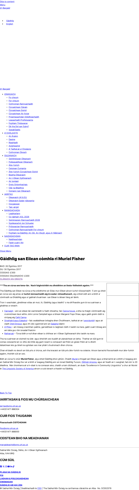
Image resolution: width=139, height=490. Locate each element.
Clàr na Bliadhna (16, 188)
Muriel (75, 359)
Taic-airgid (14, 207)
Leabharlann (14, 213)
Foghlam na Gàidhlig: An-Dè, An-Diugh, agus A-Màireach (35, 233)
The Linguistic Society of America (18, 368)
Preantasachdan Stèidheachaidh (24, 117)
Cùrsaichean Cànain (18, 107)
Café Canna (20, 317)
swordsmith (89, 320)
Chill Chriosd (16, 324)
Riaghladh (13, 142)
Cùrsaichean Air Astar (19, 113)
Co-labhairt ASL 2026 (19, 217)
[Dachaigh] (3, 15)
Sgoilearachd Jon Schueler (21, 223)
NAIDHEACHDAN (12, 236)
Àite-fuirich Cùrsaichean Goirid (23, 171)
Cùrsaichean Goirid (17, 110)
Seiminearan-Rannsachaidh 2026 (24, 220)
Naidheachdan (15, 239)
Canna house (69, 311)
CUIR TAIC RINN (12, 246)
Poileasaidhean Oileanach (21, 162)
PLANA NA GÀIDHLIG (10, 472)
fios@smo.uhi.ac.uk (9, 428)
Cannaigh (8, 311)
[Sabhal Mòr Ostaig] (69, 86)
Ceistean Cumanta (17, 168)
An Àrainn (13, 136)
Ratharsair (9, 333)
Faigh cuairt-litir (16, 242)
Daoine (12, 139)
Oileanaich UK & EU (18, 197)
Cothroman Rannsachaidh (21, 104)
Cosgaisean (14, 204)
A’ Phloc (8, 327)
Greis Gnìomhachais (18, 184)
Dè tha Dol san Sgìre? (19, 126)
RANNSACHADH (12, 210)
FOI (1, 475)
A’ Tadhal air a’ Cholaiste (20, 149)
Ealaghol (55, 324)
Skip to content (7, 1)
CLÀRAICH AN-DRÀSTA (11, 279)
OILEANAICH (10, 155)
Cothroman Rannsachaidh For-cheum (26, 229)
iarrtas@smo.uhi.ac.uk (10, 406)
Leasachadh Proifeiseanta (21, 120)
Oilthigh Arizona (89, 362)
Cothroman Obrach (18, 152)
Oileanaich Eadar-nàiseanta (21, 200)
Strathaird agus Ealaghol (15, 320)
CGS (39, 488)
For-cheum (14, 101)
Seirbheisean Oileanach (20, 158)
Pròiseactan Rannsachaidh (21, 226)
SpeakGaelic (14, 129)
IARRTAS (8, 194)
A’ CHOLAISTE (11, 133)
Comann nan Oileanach (19, 191)
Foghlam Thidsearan (18, 123)
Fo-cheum (13, 97)
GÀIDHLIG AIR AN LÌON (11, 485)
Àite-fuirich (14, 165)
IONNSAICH (10, 94)
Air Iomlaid (13, 181)
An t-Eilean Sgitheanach (20, 178)
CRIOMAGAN (6, 482)
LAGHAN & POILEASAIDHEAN (14, 478)
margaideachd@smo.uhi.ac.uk (14, 444)
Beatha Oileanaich (17, 175)
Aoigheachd (14, 146)
